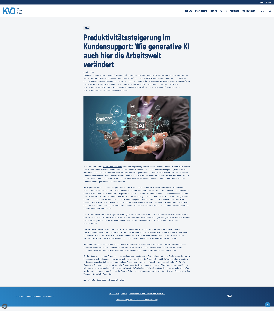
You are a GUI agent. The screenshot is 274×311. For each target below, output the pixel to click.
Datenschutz (121, 299)
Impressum (114, 293)
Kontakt (124, 293)
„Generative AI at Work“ (112, 166)
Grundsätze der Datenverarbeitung (143, 299)
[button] (4, 306)
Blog (87, 28)
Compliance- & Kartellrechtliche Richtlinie (147, 293)
